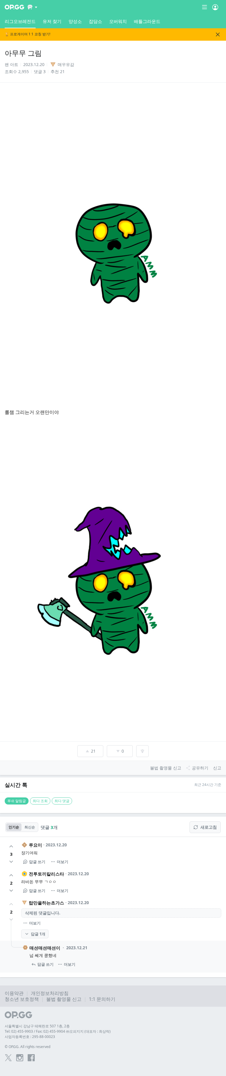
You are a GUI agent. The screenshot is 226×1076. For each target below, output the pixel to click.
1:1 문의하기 (102, 999)
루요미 (35, 845)
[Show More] (32, 7)
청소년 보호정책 (22, 999)
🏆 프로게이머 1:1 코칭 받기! (27, 34)
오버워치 (118, 21)
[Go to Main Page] (14, 7)
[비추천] (11, 862)
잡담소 (95, 21)
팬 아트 (11, 64)
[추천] (11, 846)
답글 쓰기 (37, 861)
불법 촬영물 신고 (64, 999)
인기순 (14, 827)
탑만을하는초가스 (46, 903)
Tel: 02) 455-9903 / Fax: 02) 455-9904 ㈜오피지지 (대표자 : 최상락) (58, 1031)
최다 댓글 (61, 800)
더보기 (62, 861)
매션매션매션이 (44, 948)
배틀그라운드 (147, 21)
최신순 (29, 827)
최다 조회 (40, 800)
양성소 (75, 21)
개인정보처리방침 (50, 993)
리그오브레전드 (20, 21)
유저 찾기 (52, 21)
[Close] (217, 34)
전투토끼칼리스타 (46, 874)
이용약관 (14, 993)
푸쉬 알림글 (16, 800)
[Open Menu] (215, 7)
